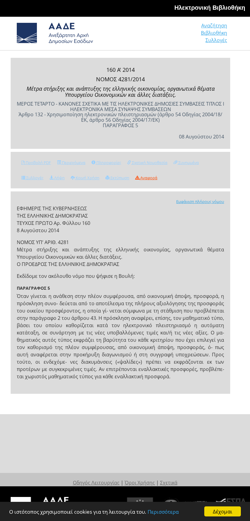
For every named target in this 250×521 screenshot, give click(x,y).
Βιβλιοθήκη (214, 33)
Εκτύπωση (119, 177)
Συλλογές (216, 40)
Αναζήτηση (214, 25)
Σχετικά (168, 482)
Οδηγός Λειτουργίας (96, 482)
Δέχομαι (222, 511)
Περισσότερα (163, 511)
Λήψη (59, 177)
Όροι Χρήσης (140, 482)
